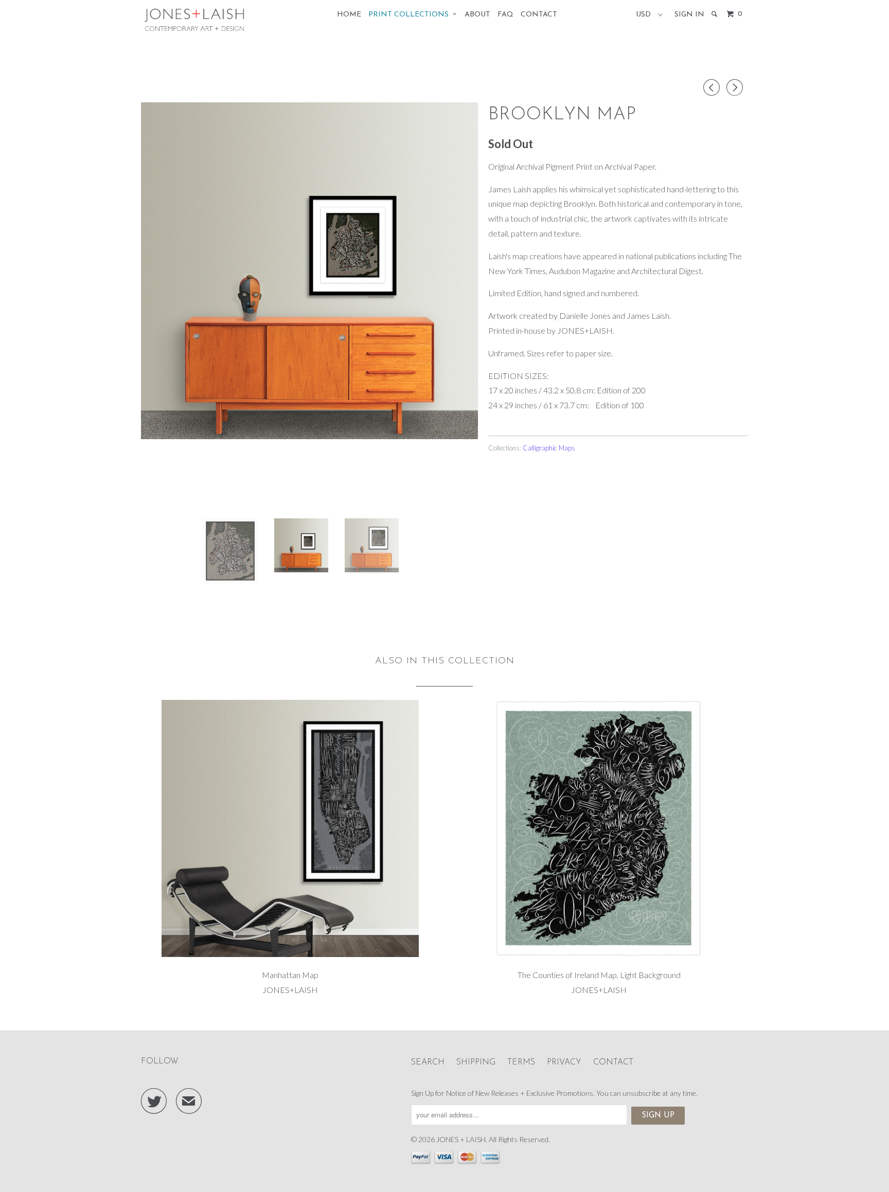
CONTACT (539, 15)
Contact (613, 1062)
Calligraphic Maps (549, 448)
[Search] (715, 14)
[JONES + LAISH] (193, 20)
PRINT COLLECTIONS (410, 15)
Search (427, 1062)
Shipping (475, 1062)
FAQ (505, 15)
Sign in (689, 15)
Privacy (564, 1062)
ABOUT (477, 15)
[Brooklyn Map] (309, 270)
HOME (349, 15)
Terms (521, 1062)
